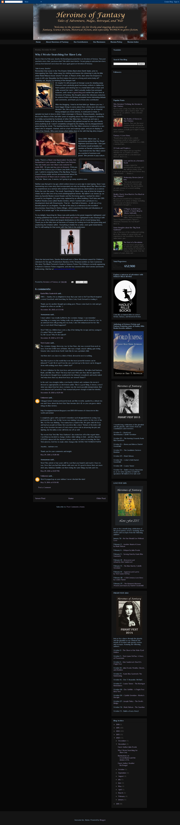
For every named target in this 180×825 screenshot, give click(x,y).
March (121, 793)
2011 (118, 804)
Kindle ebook (65, 218)
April (120, 790)
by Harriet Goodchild (129, 585)
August (121, 776)
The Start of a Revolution (133, 242)
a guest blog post (79, 92)
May (120, 786)
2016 (118, 724)
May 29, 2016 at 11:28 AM (50, 455)
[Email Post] (72, 282)
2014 (118, 731)
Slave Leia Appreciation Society (60, 160)
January (121, 800)
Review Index (133, 42)
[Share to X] (81, 282)
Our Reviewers (99, 42)
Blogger (102, 820)
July (119, 779)
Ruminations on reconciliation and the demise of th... (127, 758)
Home (38, 42)
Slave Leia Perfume (68, 162)
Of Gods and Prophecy (122, 148)
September (122, 773)
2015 (118, 728)
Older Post (101, 498)
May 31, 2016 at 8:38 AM (50, 482)
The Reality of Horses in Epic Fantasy (133, 120)
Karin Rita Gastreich (49, 293)
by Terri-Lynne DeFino (126, 573)
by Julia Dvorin (131, 550)
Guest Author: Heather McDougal (126, 764)
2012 (118, 738)
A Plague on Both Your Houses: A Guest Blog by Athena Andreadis (133, 211)
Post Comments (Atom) (75, 507)
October (121, 769)
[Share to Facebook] (84, 282)
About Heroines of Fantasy (57, 42)
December (122, 741)
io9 (39, 220)
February (121, 796)
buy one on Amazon (61, 167)
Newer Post (40, 498)
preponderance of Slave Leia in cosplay (50, 177)
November (122, 744)
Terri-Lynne (45, 343)
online (76, 218)
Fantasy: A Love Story (122, 135)
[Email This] (77, 282)
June (120, 783)
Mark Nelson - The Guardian (134, 707)
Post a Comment (44, 487)
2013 (118, 734)
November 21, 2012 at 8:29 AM (52, 393)
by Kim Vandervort (124, 561)
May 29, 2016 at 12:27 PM (50, 471)
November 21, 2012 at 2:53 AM (52, 338)
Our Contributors (81, 42)
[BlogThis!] (79, 282)
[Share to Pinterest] (86, 282)
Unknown (44, 398)
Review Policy (116, 42)
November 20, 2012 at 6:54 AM (52, 310)
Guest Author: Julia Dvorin (127, 747)
